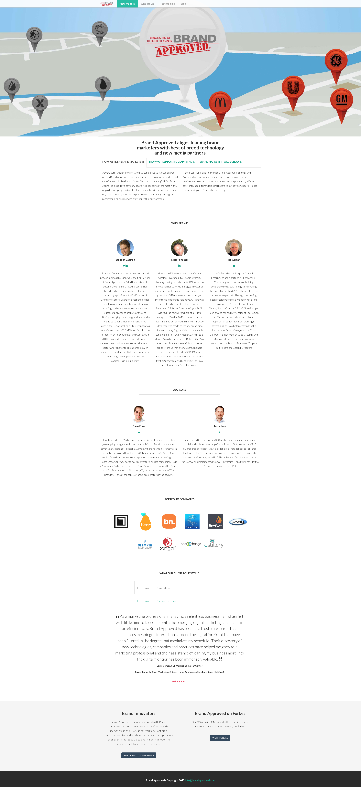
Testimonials (167, 3)
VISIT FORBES (220, 738)
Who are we (147, 3)
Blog (183, 3)
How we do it (127, 3)
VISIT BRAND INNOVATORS (139, 755)
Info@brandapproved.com (200, 780)
